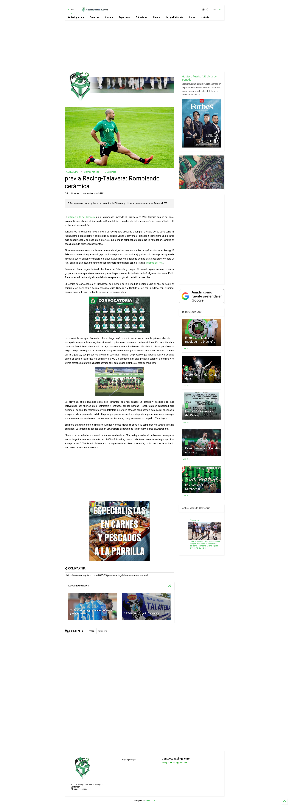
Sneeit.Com (150, 800)
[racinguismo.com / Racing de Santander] (94, 10)
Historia (205, 17)
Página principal (128, 759)
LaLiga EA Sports (174, 17)
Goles (192, 17)
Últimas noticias (91, 172)
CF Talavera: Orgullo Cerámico (141, 613)
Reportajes (124, 17)
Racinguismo (77, 17)
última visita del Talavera (82, 217)
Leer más (187, 348)
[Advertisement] (144, 46)
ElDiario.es (194, 520)
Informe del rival (154, 262)
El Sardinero (110, 172)
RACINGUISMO (72, 172)
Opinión (109, 17)
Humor (156, 17)
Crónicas (94, 17)
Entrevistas (141, 17)
